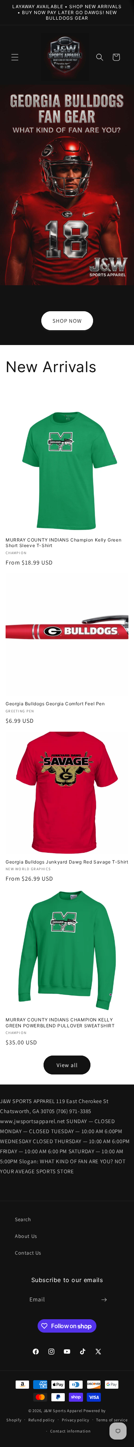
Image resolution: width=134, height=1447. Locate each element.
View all (67, 1065)
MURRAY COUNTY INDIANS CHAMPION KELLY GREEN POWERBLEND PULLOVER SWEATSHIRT (60, 1022)
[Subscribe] (104, 1299)
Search (23, 1219)
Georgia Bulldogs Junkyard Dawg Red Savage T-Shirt (67, 862)
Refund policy (41, 1419)
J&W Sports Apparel (63, 1410)
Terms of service (111, 1419)
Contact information (70, 1431)
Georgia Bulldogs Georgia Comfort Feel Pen (55, 703)
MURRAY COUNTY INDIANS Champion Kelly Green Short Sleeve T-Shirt (63, 543)
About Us (26, 1236)
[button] (15, 57)
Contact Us (28, 1252)
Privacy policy (75, 1419)
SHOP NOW (67, 320)
